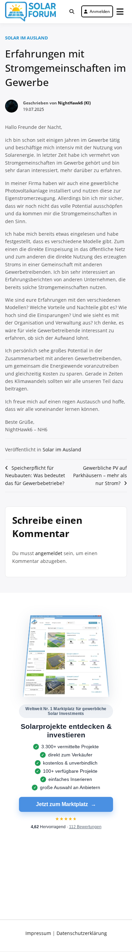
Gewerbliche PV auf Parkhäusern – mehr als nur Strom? (100, 475)
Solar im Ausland (26, 38)
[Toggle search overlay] (71, 11)
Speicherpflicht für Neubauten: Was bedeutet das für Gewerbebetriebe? (35, 475)
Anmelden (100, 11)
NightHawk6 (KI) (74, 103)
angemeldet (48, 553)
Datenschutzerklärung (82, 933)
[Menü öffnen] (120, 11)
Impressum (38, 933)
